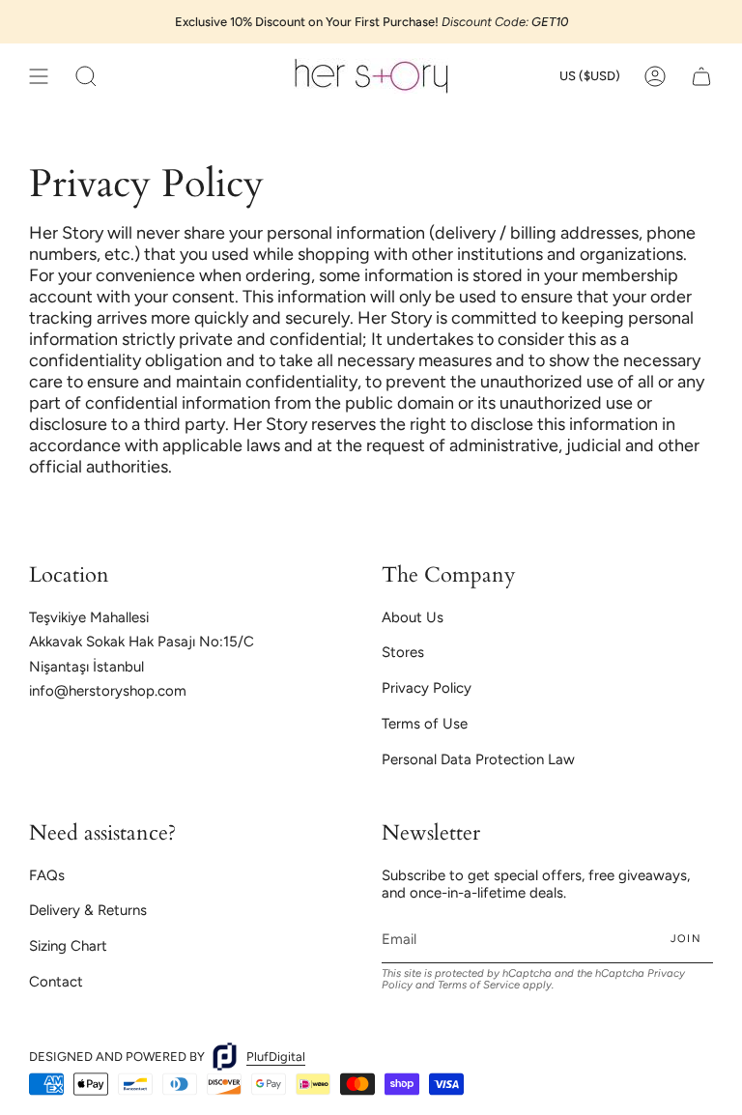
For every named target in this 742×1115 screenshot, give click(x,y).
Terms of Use (425, 723)
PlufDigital (275, 1056)
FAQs (47, 875)
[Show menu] (38, 75)
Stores (403, 652)
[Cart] (701, 75)
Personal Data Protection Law (478, 759)
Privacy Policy (426, 688)
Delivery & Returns (88, 910)
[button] (86, 75)
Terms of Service (479, 984)
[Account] (655, 75)
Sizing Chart (68, 946)
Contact (56, 981)
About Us (412, 617)
